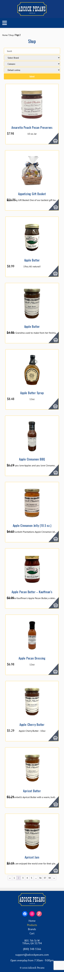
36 (40, 878)
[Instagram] (32, 913)
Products (32, 925)
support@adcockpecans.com (32, 954)
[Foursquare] (39, 913)
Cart (32, 933)
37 (45, 878)
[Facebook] (25, 913)
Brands (32, 929)
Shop (11, 35)
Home (4, 35)
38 (49, 878)
